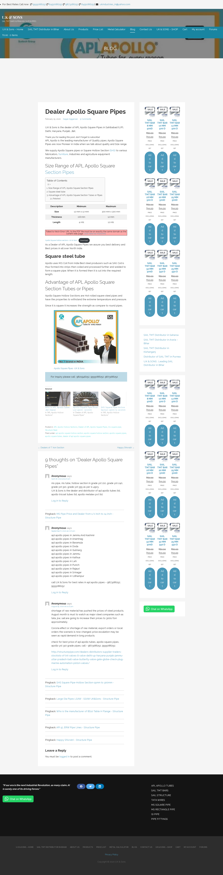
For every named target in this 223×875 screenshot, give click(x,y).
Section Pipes (59, 172)
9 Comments (85, 119)
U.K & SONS (12, 17)
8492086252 (55, 4)
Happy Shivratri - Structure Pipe (74, 740)
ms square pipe (114, 427)
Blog (132, 29)
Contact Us (146, 29)
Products (83, 29)
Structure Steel (51, 430)
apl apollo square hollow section (69, 433)
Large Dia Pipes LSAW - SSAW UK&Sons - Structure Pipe (88, 698)
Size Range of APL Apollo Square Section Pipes (70, 188)
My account (198, 29)
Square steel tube (57, 191)
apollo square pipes (118, 433)
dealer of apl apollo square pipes (77, 436)
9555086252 (39, 4)
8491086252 (88, 4)
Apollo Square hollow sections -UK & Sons (61, 240)
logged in (64, 756)
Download (84, 240)
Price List (98, 29)
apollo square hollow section (96, 433)
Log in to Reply (59, 500)
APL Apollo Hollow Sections (65, 427)
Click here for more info (95, 233)
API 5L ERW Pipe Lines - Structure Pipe (78, 727)
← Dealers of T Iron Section (51, 447)
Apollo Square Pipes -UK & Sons (69, 368)
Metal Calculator (116, 29)
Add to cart (150, 162)
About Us (69, 29)
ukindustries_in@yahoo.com (115, 4)
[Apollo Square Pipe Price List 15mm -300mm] (85, 399)
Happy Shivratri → (125, 447)
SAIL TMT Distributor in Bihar (43, 29)
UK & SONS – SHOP (167, 29)
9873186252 (71, 4)
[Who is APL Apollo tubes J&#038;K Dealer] (57, 399)
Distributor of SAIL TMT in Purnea (162, 356)
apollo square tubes (53, 436)
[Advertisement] (111, 78)
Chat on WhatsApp (162, 609)
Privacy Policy (111, 854)
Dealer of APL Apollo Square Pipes (92, 427)
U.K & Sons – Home (12, 29)
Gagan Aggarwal (70, 119)
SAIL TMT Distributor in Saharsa (161, 335)
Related (56, 198)
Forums (213, 29)
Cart (185, 29)
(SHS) (113, 150)
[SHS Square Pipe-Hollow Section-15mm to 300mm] (113, 399)
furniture (63, 154)
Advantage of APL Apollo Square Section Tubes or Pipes (75, 195)
